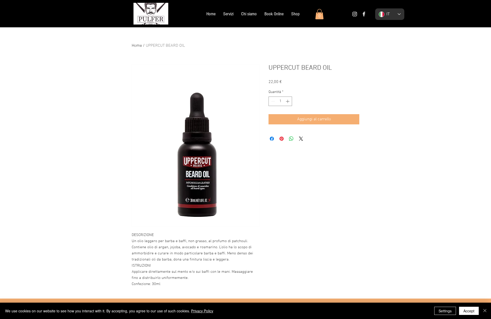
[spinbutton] (280, 101)
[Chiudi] (485, 311)
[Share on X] (301, 139)
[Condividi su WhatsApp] (291, 139)
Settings (445, 310)
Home (137, 45)
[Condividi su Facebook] (272, 139)
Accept (468, 310)
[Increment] (288, 101)
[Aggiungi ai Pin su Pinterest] (281, 139)
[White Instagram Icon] (355, 14)
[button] (319, 14)
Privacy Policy (202, 310)
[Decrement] (272, 101)
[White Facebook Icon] (364, 14)
